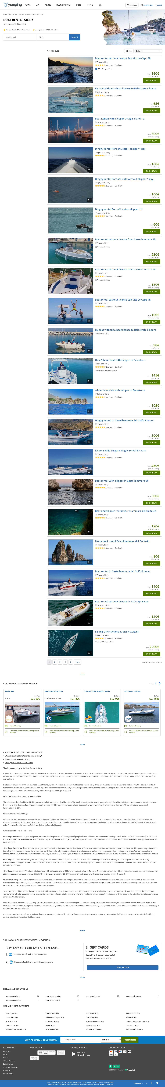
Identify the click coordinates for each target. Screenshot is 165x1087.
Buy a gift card (123, 967)
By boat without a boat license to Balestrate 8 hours (125, 329)
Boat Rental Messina (53, 996)
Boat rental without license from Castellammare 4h (125, 269)
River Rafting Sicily (12, 1025)
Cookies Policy (8, 1073)
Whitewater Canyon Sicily (55, 1017)
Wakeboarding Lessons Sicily (16, 1029)
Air (37, 5)
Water (27, 5)
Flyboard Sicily (131, 1017)
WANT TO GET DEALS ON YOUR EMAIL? (41, 1040)
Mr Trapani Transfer (132, 691)
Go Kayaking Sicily (52, 1021)
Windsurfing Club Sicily (134, 1029)
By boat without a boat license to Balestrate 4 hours (125, 88)
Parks (78, 5)
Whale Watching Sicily (94, 1029)
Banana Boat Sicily (52, 1013)
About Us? (6, 1051)
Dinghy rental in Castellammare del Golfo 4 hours (124, 420)
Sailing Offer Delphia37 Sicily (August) (117, 631)
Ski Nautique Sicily (52, 1029)
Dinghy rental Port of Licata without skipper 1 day (124, 179)
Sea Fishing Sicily (92, 1017)
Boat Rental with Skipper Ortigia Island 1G (119, 118)
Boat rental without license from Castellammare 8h (125, 239)
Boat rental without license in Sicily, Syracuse (121, 601)
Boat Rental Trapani (93, 996)
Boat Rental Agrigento (13, 1000)
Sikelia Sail (9, 691)
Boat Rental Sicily (92, 1013)
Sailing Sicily (50, 1025)
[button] (159, 683)
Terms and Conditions (10, 1067)
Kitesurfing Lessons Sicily (95, 1021)
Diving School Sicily (93, 1025)
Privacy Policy (7, 1070)
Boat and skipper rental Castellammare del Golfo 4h (125, 511)
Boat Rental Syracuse (133, 996)
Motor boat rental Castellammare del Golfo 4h (122, 541)
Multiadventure (62, 5)
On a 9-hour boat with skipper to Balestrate (120, 360)
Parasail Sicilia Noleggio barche (97, 691)
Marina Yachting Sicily (54, 691)
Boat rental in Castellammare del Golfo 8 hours (123, 571)
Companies (147, 5)
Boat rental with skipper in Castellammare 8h (122, 480)
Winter (47, 5)
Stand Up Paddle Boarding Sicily (137, 1021)
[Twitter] (157, 1084)
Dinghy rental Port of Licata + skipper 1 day (120, 148)
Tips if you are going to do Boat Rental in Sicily (24, 752)
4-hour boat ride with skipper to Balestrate (120, 390)
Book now (151, 80)
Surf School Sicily (132, 1025)
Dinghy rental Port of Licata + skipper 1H (118, 209)
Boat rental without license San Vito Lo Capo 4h (123, 299)
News (5, 1055)
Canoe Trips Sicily (12, 1017)
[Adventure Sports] (13, 4)
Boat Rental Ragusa (53, 1000)
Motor (90, 5)
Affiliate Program (9, 1061)
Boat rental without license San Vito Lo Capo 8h (123, 58)
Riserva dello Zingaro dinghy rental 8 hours (120, 450)
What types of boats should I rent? (19, 763)
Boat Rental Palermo (13, 996)
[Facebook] (151, 1084)
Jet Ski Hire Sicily (11, 1021)
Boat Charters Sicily (133, 1013)
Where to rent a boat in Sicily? (17, 759)
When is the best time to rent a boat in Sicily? (23, 756)
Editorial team (8, 1064)
